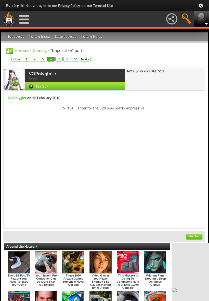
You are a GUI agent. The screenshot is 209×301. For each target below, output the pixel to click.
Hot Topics (15, 36)
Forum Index (39, 36)
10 (75, 59)
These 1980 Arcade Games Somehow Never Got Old (73, 280)
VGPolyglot (41, 73)
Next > (85, 59)
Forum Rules (91, 36)
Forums (22, 50)
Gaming (40, 50)
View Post (194, 236)
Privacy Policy (69, 5)
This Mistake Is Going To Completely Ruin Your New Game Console (128, 281)
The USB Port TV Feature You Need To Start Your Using (19, 280)
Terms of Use (103, 5)
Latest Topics (65, 36)
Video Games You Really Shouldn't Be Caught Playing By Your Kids (100, 281)
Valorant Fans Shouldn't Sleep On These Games (155, 280)
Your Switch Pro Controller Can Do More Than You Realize (46, 280)
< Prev (17, 59)
